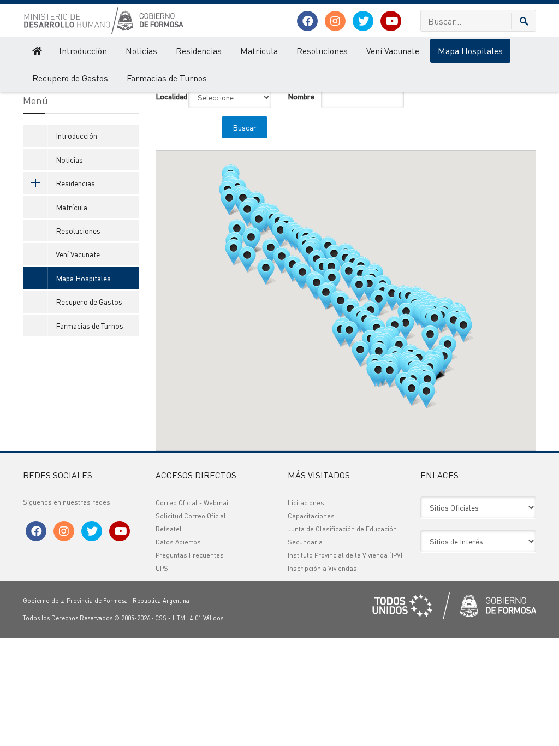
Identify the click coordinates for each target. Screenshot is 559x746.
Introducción (83, 50)
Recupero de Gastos (70, 78)
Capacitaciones (311, 516)
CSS (160, 618)
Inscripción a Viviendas (322, 568)
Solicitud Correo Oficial (191, 516)
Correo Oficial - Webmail (193, 503)
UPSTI (165, 568)
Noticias (141, 50)
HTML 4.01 (187, 618)
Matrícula (259, 50)
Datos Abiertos (178, 542)
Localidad (168, 96)
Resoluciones (322, 50)
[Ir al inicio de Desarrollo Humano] (36, 51)
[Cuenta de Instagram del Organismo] (335, 21)
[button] (463, 329)
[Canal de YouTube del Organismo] (390, 21)
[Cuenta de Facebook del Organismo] (307, 21)
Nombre (300, 96)
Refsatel (169, 529)
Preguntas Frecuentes (190, 555)
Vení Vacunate (392, 50)
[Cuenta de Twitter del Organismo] (363, 21)
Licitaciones (306, 503)
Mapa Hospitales (470, 50)
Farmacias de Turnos (167, 78)
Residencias (199, 50)
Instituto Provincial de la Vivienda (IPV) (345, 555)
